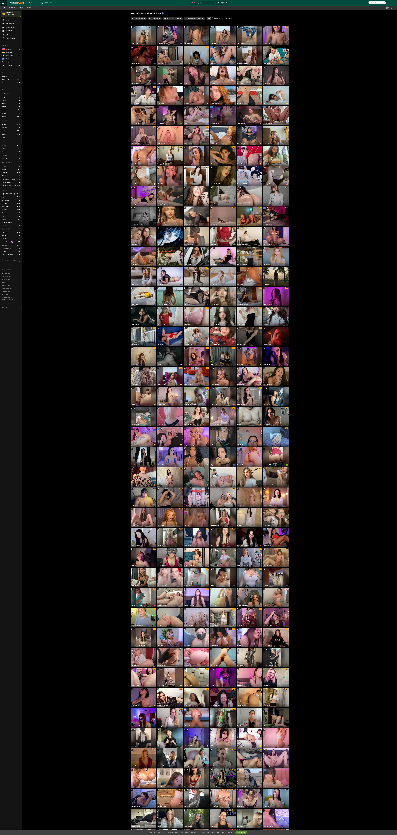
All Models (5, 295)
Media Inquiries (6, 279)
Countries (155, 18)
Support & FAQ (6, 270)
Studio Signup (6, 291)
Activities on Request (194, 18)
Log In (391, 3)
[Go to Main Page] (17, 3)
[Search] (215, 2)
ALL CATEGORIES (12, 260)
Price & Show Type (173, 18)
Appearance (139, 18)
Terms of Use (6, 285)
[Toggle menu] (3, 3)
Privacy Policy (6, 282)
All (209, 18)
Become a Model (7, 288)
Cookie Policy (219, 832)
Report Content (6, 276)
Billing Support (6, 273)
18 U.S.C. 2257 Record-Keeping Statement (9, 298)
